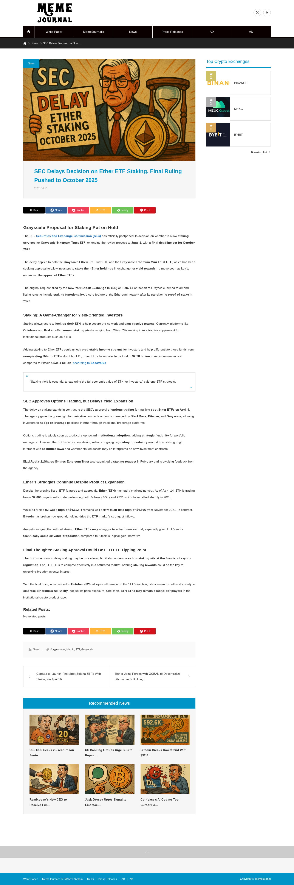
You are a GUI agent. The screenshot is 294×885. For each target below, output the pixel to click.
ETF (78, 649)
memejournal (263, 878)
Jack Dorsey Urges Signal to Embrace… (106, 802)
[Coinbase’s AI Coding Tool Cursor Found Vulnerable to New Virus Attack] (165, 779)
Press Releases (172, 31)
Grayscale (87, 649)
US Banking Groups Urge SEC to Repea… (109, 752)
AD (212, 31)
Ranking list (259, 152)
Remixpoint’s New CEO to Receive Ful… (48, 802)
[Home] (28, 32)
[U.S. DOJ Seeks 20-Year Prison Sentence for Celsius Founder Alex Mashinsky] (54, 730)
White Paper (54, 31)
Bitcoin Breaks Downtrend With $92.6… (164, 752)
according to (89, 363)
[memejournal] (55, 13)
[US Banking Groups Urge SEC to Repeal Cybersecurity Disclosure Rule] (110, 730)
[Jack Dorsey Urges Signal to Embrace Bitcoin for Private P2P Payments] (110, 779)
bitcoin (70, 649)
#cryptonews (57, 649)
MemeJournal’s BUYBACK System (93, 34)
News (133, 31)
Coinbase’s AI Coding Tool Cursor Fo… (160, 802)
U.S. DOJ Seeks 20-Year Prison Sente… (51, 752)
